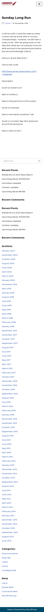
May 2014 (6, 499)
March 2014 (7, 507)
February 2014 (9, 511)
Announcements (10, 553)
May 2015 (6, 448)
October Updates (10, 187)
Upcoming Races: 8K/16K (13, 191)
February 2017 (9, 372)
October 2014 (8, 478)
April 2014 (6, 503)
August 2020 (8, 263)
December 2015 (9, 419)
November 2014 (9, 473)
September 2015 (10, 431)
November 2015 (9, 423)
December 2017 (9, 330)
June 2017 (6, 356)
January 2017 (8, 377)
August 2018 (8, 297)
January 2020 (8, 280)
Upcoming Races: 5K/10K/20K (16, 179)
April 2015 (6, 452)
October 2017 (8, 339)
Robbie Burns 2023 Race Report (17, 175)
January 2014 (8, 515)
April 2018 (6, 314)
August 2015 (8, 435)
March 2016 (7, 406)
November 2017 (9, 335)
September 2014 (10, 482)
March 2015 (7, 457)
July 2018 (6, 301)
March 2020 (7, 276)
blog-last (6, 557)
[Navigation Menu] (39, 4)
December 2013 (9, 520)
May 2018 (6, 309)
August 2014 (8, 486)
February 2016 (9, 410)
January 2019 (8, 293)
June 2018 (6, 305)
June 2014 (6, 494)
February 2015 (9, 461)
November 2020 (10, 255)
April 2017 (6, 364)
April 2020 (7, 272)
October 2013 (8, 528)
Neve (9, 609)
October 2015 (8, 427)
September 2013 (10, 532)
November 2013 (9, 524)
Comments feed (9, 591)
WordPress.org (9, 595)
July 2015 (6, 440)
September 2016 (10, 393)
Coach (7, 23)
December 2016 (9, 381)
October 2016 (8, 389)
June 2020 (7, 267)
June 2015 (6, 444)
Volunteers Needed (11, 183)
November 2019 (9, 284)
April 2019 (6, 288)
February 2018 (9, 322)
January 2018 (8, 326)
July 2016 (6, 402)
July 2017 (6, 351)
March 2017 (7, 368)
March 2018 (7, 318)
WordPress (31, 609)
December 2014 (9, 469)
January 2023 (8, 251)
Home (5, 566)
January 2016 (8, 414)
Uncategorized (9, 570)
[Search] (39, 161)
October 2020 (8, 259)
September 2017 (10, 343)
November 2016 (9, 385)
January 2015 (8, 465)
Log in (5, 583)
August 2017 (8, 347)
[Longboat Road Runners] (9, 4)
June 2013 (6, 541)
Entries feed (7, 587)
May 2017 (6, 360)
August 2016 (8, 398)
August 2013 (8, 536)
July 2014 (6, 490)
